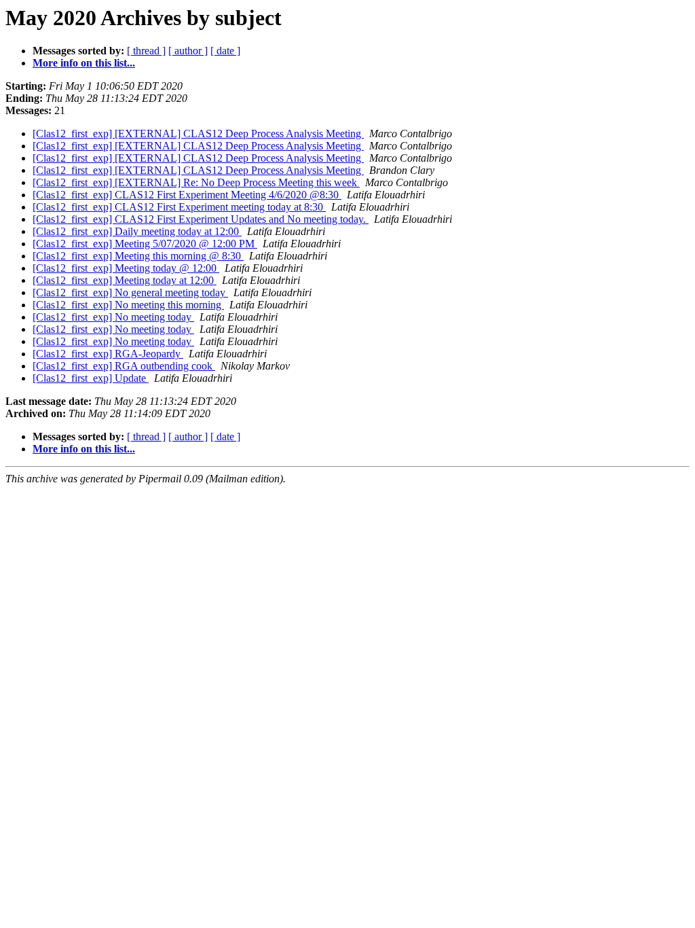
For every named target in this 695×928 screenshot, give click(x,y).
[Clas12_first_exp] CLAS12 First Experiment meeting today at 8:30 (179, 207)
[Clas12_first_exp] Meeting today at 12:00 (125, 280)
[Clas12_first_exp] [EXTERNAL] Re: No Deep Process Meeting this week (196, 182)
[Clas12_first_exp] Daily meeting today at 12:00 (137, 231)
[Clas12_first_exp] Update (91, 378)
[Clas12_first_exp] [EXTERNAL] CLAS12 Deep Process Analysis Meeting (198, 133)
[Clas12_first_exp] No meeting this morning (128, 304)
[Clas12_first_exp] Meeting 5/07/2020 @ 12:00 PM (145, 243)
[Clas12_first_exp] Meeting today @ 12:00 (126, 268)
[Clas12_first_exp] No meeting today (113, 317)
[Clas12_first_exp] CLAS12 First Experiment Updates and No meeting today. (201, 219)
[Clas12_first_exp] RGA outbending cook (124, 366)
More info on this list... (84, 63)
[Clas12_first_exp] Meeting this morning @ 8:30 (138, 256)
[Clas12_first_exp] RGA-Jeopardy (108, 353)
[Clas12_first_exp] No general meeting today (130, 292)
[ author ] (188, 50)
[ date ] (225, 50)
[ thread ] (146, 50)
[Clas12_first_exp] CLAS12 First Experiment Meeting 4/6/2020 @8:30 (187, 194)
